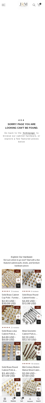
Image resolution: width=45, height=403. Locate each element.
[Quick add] (18, 286)
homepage (29, 133)
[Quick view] (18, 280)
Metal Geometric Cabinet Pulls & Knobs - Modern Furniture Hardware (30, 332)
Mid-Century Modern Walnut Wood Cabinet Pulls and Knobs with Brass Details (31, 369)
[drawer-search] (34, 5)
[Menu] (3, 5)
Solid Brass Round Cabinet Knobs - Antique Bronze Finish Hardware (31, 296)
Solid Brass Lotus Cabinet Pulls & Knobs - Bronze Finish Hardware (11, 332)
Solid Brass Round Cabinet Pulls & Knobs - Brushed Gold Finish (11, 369)
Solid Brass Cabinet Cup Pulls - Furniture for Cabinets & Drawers (10, 296)
